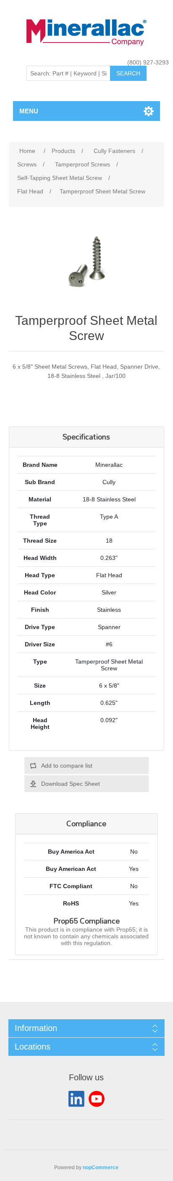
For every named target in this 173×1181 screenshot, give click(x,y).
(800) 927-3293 (148, 62)
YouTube (97, 1099)
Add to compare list (66, 765)
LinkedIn (76, 1099)
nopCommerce (100, 1167)
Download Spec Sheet (70, 783)
